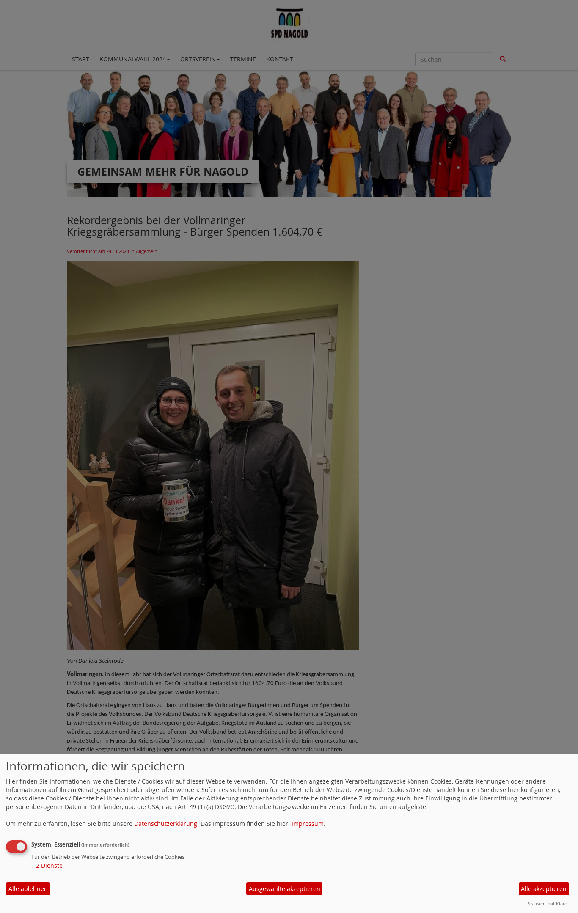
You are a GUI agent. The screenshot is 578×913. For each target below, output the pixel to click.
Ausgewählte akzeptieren (284, 889)
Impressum (308, 824)
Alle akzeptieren (544, 889)
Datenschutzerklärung (165, 824)
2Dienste (47, 865)
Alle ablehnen (28, 889)
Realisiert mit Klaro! (547, 903)
